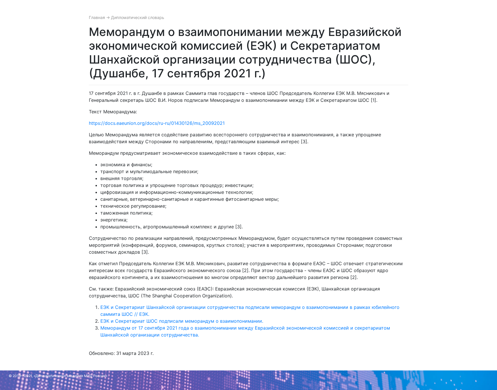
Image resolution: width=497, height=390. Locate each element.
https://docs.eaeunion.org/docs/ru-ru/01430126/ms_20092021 (157, 123)
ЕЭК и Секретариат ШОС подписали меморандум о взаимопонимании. (181, 321)
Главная (97, 17)
